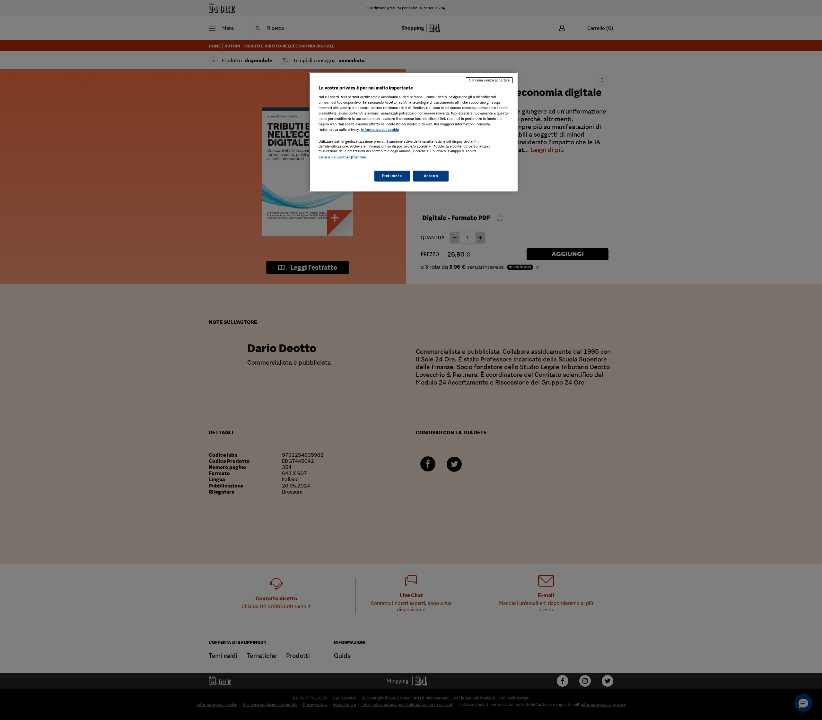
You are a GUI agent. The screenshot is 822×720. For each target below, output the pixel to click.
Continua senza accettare (489, 80)
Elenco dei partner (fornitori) (343, 157)
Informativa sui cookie (380, 129)
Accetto (431, 176)
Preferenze (392, 176)
